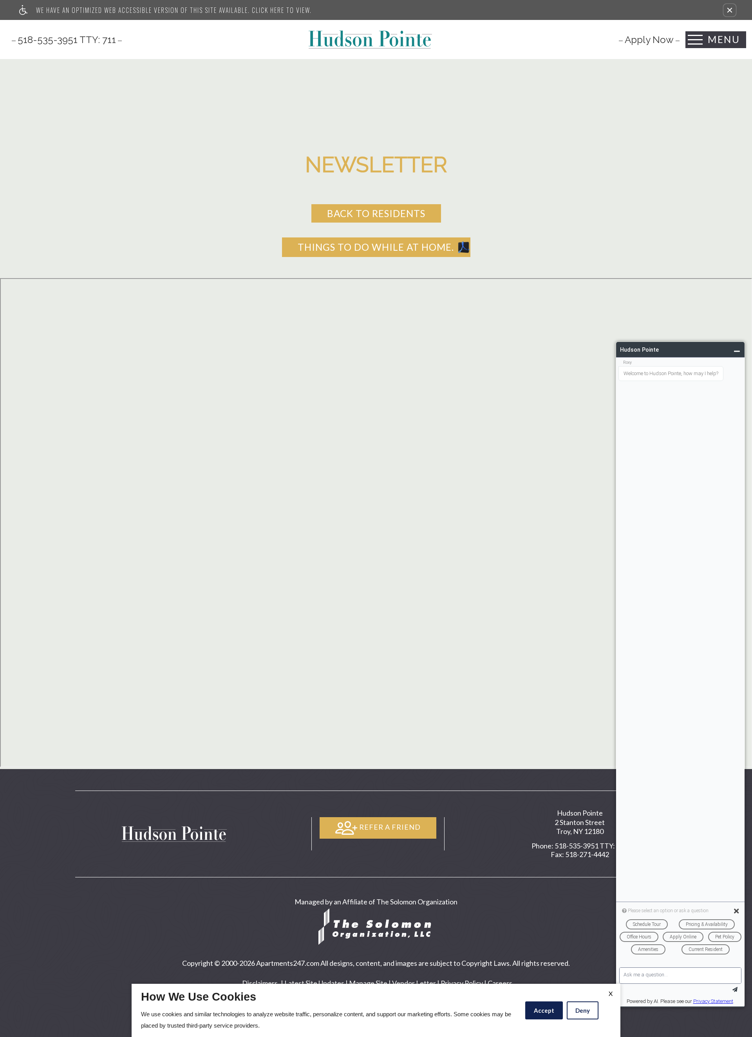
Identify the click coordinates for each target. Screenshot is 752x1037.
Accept (544, 1010)
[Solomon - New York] (376, 925)
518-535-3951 (67, 39)
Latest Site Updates (314, 983)
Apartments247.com (287, 963)
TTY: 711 (579, 846)
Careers (500, 983)
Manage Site (368, 983)
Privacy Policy (462, 983)
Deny (582, 1010)
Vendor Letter (414, 983)
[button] (729, 10)
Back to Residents (376, 213)
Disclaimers (260, 983)
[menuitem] (649, 39)
